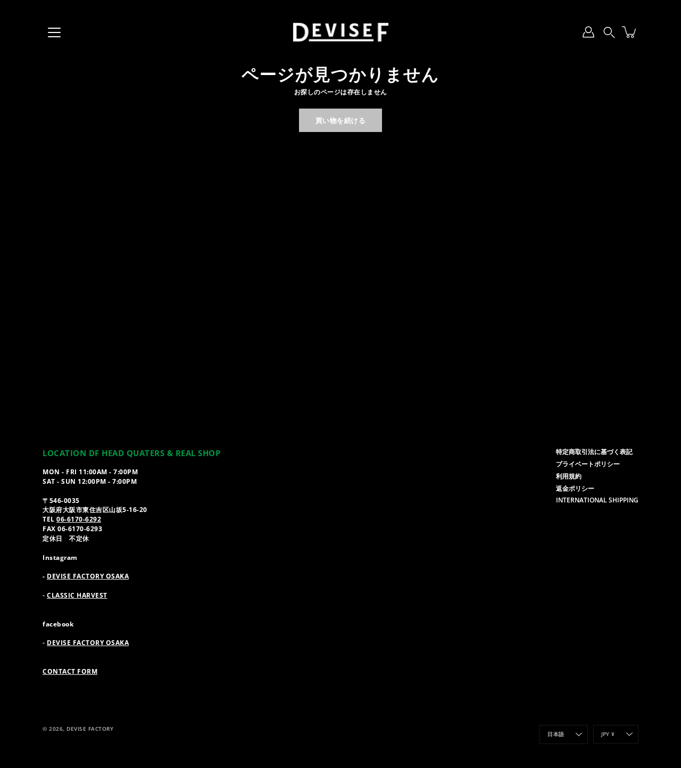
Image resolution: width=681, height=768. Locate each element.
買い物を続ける (340, 120)
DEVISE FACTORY (90, 728)
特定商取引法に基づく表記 (594, 451)
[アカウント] (588, 31)
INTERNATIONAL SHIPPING (597, 500)
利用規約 (569, 476)
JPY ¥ (607, 734)
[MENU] (54, 32)
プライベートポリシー (588, 463)
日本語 (555, 734)
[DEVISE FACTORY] (340, 32)
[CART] (629, 31)
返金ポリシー (575, 488)
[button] (609, 32)
